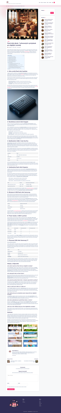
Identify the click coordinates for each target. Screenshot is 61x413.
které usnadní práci (27, 51)
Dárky (8, 41)
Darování (40, 403)
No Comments (19, 47)
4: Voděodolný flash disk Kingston (12, 59)
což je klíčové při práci (15, 200)
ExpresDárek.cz (15, 350)
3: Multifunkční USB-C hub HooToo (12, 58)
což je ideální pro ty (25, 220)
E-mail (19, 383)
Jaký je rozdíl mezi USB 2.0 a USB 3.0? (13, 65)
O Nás (40, 404)
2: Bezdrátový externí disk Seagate (12, 57)
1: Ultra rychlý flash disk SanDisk (11, 56)
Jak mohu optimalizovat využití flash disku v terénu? (14, 67)
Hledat (42, 10)
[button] (14, 355)
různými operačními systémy (17, 210)
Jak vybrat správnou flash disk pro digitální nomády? (14, 63)
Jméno (8, 383)
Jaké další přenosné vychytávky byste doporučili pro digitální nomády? (16, 66)
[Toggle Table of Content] (23, 55)
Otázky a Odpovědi (10, 62)
